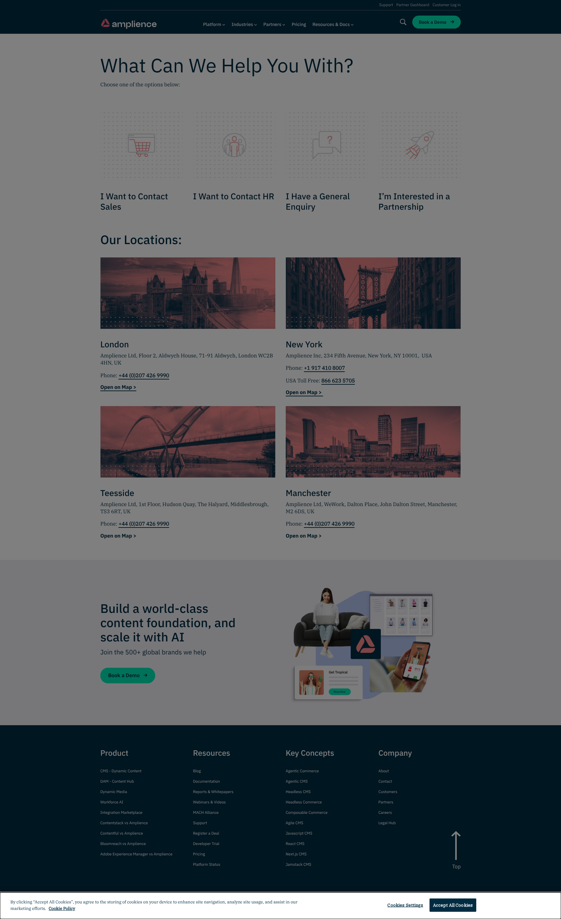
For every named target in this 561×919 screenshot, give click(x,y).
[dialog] (280, 905)
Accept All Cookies (453, 905)
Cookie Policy (62, 908)
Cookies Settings (405, 905)
